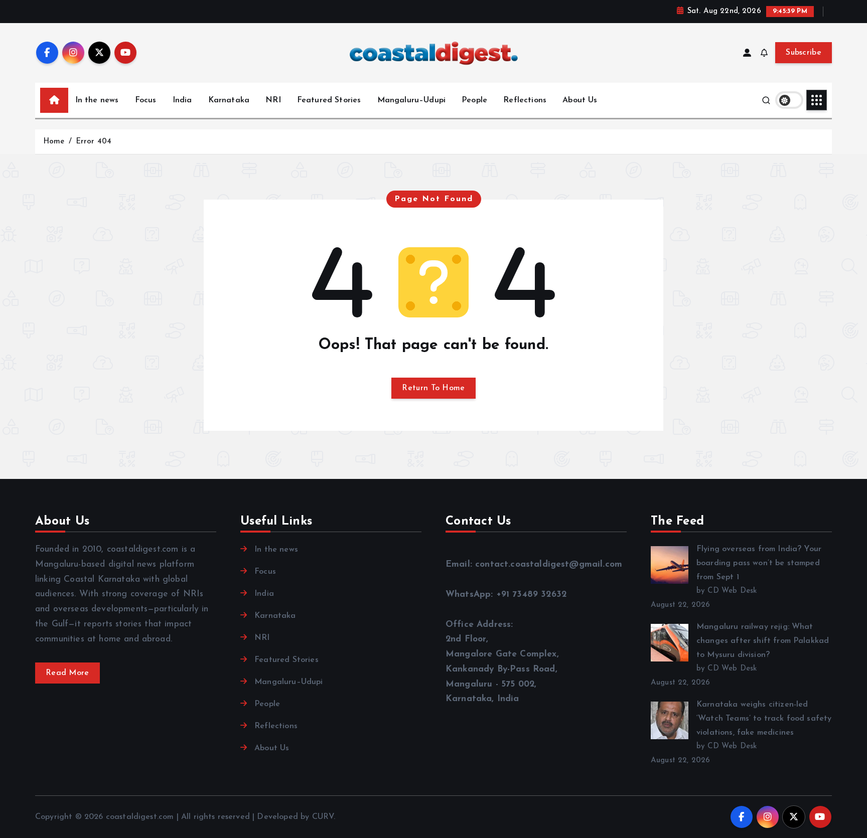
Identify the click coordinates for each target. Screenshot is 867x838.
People (474, 100)
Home (54, 141)
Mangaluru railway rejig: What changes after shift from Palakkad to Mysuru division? (762, 641)
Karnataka (228, 100)
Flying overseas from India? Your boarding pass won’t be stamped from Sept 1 (758, 563)
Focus (146, 100)
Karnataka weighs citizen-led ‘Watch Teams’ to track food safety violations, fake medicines (763, 719)
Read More (67, 673)
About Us (579, 100)
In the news (97, 100)
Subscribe (803, 53)
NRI (272, 100)
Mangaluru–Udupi (411, 100)
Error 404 (93, 141)
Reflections (524, 100)
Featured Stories (329, 100)
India (182, 100)
